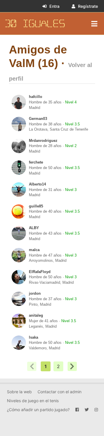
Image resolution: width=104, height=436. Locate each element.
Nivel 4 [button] (71, 102)
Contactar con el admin (59, 391)
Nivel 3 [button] (71, 190)
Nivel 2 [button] (71, 146)
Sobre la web (19, 391)
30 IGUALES (35, 23)
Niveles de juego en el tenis (33, 400)
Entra (54, 6)
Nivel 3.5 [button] (72, 124)
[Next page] (72, 366)
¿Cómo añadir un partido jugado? (38, 409)
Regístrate (88, 6)
